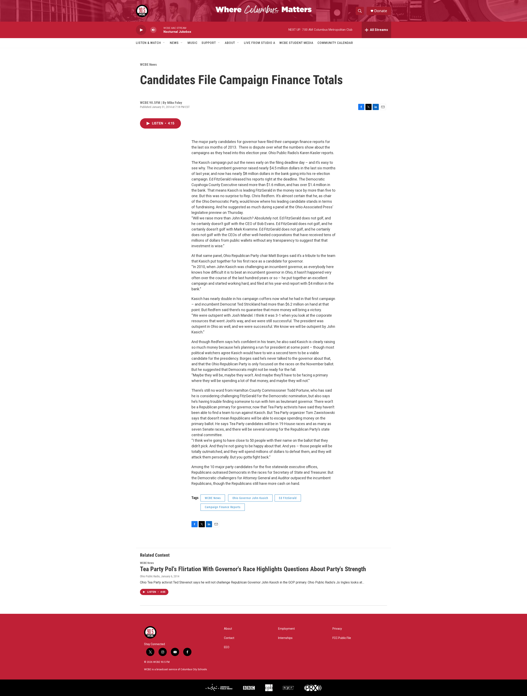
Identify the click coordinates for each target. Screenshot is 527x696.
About (230, 43)
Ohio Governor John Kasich (250, 498)
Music (192, 43)
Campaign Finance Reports (222, 507)
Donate (380, 11)
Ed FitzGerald (288, 498)
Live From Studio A (259, 43)
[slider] (160, 30)
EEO (226, 647)
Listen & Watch (148, 43)
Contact (229, 638)
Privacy (337, 628)
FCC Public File (341, 638)
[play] (141, 30)
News (174, 43)
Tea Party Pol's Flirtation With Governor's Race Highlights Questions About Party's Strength (253, 569)
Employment (286, 628)
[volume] (153, 30)
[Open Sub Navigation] (164, 43)
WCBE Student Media (296, 43)
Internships (285, 638)
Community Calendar (335, 43)
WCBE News (148, 64)
